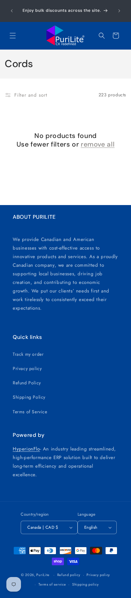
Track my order (28, 354)
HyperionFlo (26, 448)
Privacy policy (27, 368)
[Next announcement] (119, 11)
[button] (13, 36)
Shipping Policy (29, 397)
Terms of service (52, 584)
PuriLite (43, 574)
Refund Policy (27, 383)
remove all (97, 144)
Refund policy (68, 574)
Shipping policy (85, 584)
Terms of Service (30, 412)
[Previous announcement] (12, 11)
